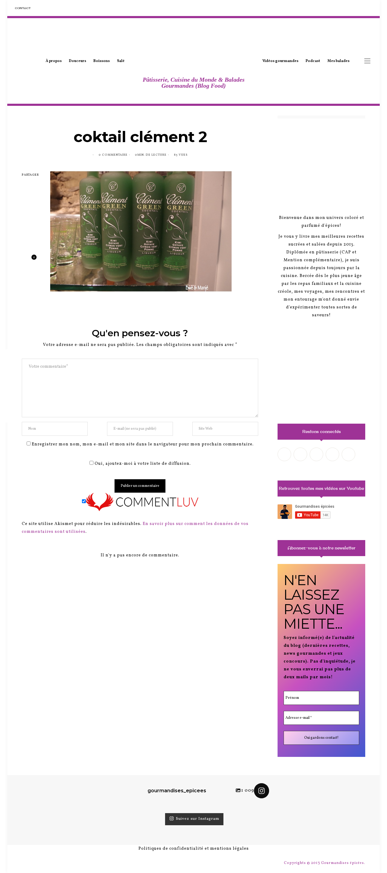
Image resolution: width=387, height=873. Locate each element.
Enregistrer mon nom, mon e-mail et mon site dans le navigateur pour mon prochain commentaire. (143, 444)
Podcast (313, 61)
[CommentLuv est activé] (142, 502)
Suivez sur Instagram (197, 819)
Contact (23, 8)
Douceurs (77, 61)
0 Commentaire (113, 155)
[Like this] (29, 260)
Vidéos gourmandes (280, 61)
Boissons (101, 61)
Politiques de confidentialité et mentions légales (193, 849)
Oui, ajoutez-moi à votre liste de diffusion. (142, 464)
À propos (54, 61)
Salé (121, 61)
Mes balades (338, 61)
